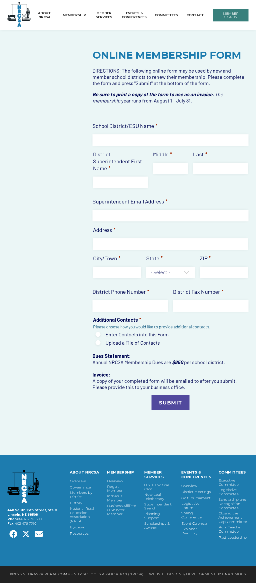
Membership (74, 15)
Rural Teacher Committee (230, 529)
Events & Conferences (134, 15)
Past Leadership (232, 537)
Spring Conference (191, 515)
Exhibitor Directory (189, 531)
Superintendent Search (158, 506)
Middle (160, 154)
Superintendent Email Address (128, 201)
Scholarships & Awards (157, 525)
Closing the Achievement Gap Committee (232, 517)
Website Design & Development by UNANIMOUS (197, 574)
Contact (195, 15)
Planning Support (152, 516)
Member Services (104, 15)
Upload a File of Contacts (133, 343)
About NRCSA (44, 15)
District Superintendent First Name (117, 161)
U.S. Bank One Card (156, 487)
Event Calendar (194, 523)
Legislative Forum (190, 505)
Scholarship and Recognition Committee (232, 503)
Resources (79, 533)
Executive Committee (228, 482)
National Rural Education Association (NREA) (82, 514)
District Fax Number (196, 291)
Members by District (81, 494)
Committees (166, 15)
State (152, 258)
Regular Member (114, 489)
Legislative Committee (228, 492)
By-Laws (77, 527)
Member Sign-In (230, 15)
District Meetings (196, 492)
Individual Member (115, 498)
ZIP (204, 258)
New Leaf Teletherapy (154, 496)
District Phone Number (119, 291)
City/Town (105, 258)
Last (198, 154)
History (76, 503)
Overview (78, 481)
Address (102, 229)
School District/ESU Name (123, 125)
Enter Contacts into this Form (137, 334)
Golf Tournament (195, 498)
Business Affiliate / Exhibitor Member (121, 510)
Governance (80, 487)
